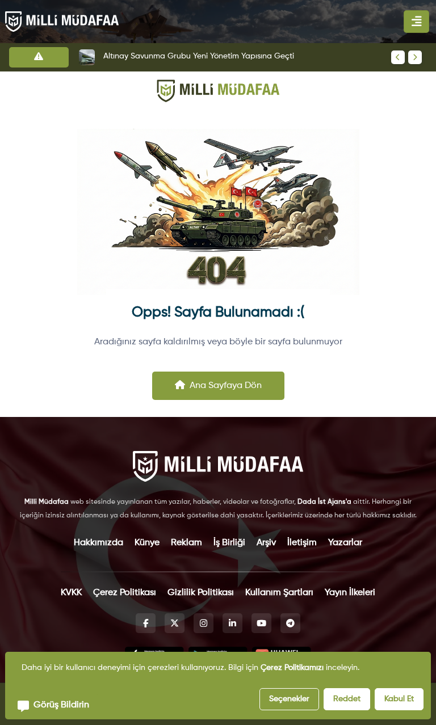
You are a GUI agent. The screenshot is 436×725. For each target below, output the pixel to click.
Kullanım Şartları (279, 592)
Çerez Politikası (124, 592)
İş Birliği (229, 542)
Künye (147, 542)
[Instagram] (203, 623)
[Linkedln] (232, 623)
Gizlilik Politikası (200, 592)
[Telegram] (290, 623)
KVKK (71, 592)
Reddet (346, 699)
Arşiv (266, 542)
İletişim (302, 542)
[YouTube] (261, 623)
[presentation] (398, 57)
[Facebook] (146, 623)
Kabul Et (399, 699)
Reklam (186, 542)
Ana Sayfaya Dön (226, 385)
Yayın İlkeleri (350, 592)
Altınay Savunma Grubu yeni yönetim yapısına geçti (198, 56)
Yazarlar (345, 542)
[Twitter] (175, 623)
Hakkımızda (98, 542)
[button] (53, 705)
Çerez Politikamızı (292, 668)
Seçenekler (289, 699)
